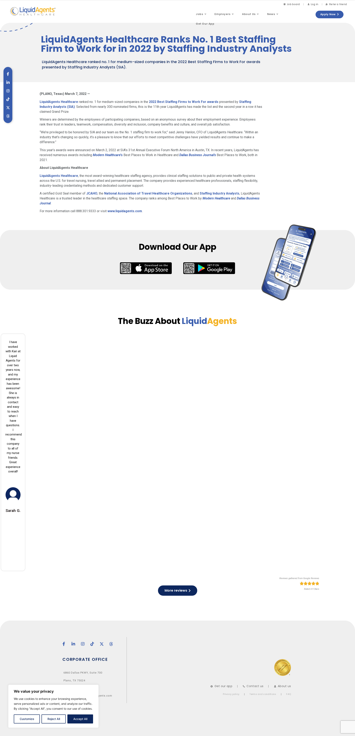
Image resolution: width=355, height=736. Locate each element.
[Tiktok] (8, 99)
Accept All (80, 719)
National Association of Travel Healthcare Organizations (148, 193)
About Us (249, 14)
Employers (222, 14)
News (271, 14)
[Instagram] (8, 90)
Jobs (199, 14)
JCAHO (91, 193)
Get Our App (205, 23)
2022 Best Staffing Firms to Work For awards (183, 102)
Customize (27, 719)
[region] (53, 706)
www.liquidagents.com (124, 211)
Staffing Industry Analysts (219, 193)
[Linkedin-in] (8, 82)
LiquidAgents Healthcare (59, 102)
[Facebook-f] (8, 74)
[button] (203, 14)
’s (108, 155)
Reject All (53, 719)
